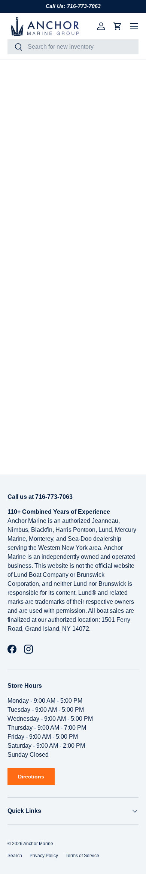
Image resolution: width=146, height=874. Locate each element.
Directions (31, 777)
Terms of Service (82, 855)
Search (14, 855)
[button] (117, 26)
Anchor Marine (38, 843)
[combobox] (73, 46)
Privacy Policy (44, 855)
